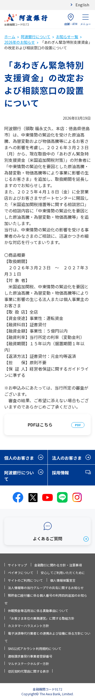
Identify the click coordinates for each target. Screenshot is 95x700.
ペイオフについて (20, 572)
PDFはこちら (40, 424)
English (82, 4)
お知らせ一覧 (67, 36)
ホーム (9, 36)
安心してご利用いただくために (63, 572)
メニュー (85, 24)
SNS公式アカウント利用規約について (34, 648)
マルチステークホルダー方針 (28, 663)
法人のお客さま (67, 458)
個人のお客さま (19, 458)
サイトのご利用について (25, 580)
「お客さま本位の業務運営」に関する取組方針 (41, 618)
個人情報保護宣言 (62, 580)
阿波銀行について (35, 36)
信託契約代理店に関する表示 (28, 671)
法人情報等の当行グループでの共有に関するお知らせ (46, 587)
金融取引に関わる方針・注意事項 (58, 565)
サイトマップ (17, 565)
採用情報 (60, 472)
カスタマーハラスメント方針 (28, 625)
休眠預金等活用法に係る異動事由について (38, 610)
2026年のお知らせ (19, 42)
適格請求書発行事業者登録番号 (30, 656)
